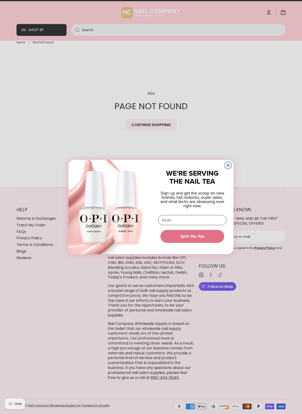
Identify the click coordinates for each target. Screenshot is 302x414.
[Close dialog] (228, 165)
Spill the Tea (192, 236)
